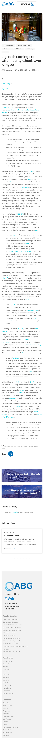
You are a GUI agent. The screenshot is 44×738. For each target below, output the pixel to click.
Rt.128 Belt (6, 674)
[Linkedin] (6, 598)
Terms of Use (7, 730)
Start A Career (7, 705)
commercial (8, 46)
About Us (6, 703)
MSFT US (16, 235)
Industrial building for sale (11, 638)
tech (5, 52)
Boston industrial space (10, 622)
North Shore (7, 688)
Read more (8, 549)
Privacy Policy (7, 732)
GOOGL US (20, 214)
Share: (4, 454)
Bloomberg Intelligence (30, 353)
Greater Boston (8, 661)
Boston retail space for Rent (12, 630)
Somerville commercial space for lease (15, 646)
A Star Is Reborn (11, 535)
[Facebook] (12, 598)
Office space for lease (10, 633)
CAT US (20, 329)
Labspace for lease (9, 635)
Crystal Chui (6, 89)
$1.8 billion (20, 393)
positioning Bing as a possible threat (20, 251)
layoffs (5, 278)
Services (6, 713)
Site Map (6, 735)
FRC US (31, 171)
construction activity (33, 345)
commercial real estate (12, 446)
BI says (27, 243)
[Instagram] (9, 598)
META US (27, 273)
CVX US (17, 382)
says (29, 179)
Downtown (6, 691)
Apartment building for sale (11, 652)
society (30, 49)
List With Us (7, 719)
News (5, 724)
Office (6, 49)
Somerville (6, 669)
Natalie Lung (6, 84)
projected (25, 187)
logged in (14, 512)
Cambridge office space (10, 619)
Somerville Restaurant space (12, 625)
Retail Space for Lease (10, 643)
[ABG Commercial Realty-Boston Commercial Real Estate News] (8, 4)
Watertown (6, 677)
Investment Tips (24, 46)
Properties (6, 711)
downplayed (15, 406)
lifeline (12, 182)
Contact (5, 722)
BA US (13, 305)
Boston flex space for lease (12, 627)
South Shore (7, 685)
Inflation (25, 446)
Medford (5, 672)
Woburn (5, 682)
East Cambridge (8, 693)
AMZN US (16, 358)
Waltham (6, 680)
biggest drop (8, 107)
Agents (5, 708)
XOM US (31, 382)
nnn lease (6, 649)
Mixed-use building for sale (11, 641)
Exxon (22, 390)
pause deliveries (32, 310)
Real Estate (18, 49)
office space (33, 446)
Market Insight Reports (10, 727)
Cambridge (6, 664)
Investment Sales (8, 716)
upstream (12, 398)
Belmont (5, 666)
